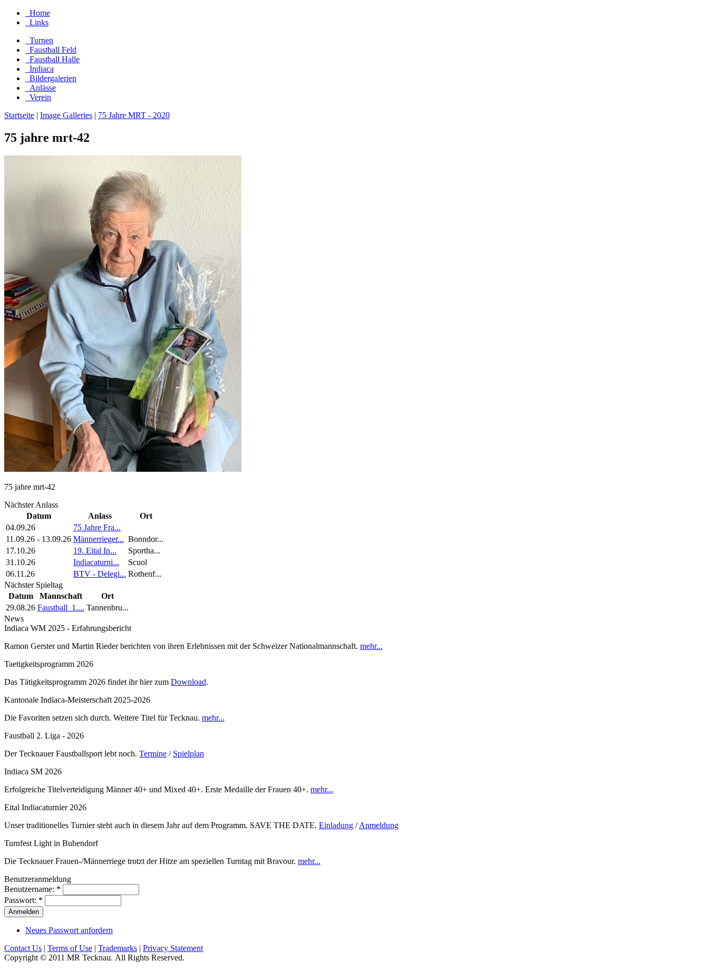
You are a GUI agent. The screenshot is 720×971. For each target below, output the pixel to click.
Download (188, 681)
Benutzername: (32, 889)
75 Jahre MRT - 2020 (134, 115)
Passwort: (23, 900)
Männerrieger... (98, 539)
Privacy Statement (173, 948)
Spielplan (188, 753)
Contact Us (23, 948)
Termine (153, 753)
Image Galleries (66, 115)
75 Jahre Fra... (97, 527)
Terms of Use (69, 948)
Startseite (19, 115)
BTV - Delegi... (99, 573)
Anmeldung (378, 825)
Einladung (336, 825)
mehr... (371, 646)
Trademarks (117, 948)
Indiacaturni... (96, 562)
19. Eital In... (94, 550)
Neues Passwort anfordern (69, 930)
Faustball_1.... (60, 607)
